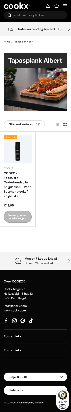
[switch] (62, 406)
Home (7, 42)
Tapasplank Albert (23, 42)
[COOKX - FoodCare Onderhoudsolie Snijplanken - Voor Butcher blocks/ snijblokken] (18, 149)
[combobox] (35, 15)
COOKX (16, 402)
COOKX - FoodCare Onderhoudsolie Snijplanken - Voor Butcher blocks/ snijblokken (17, 184)
